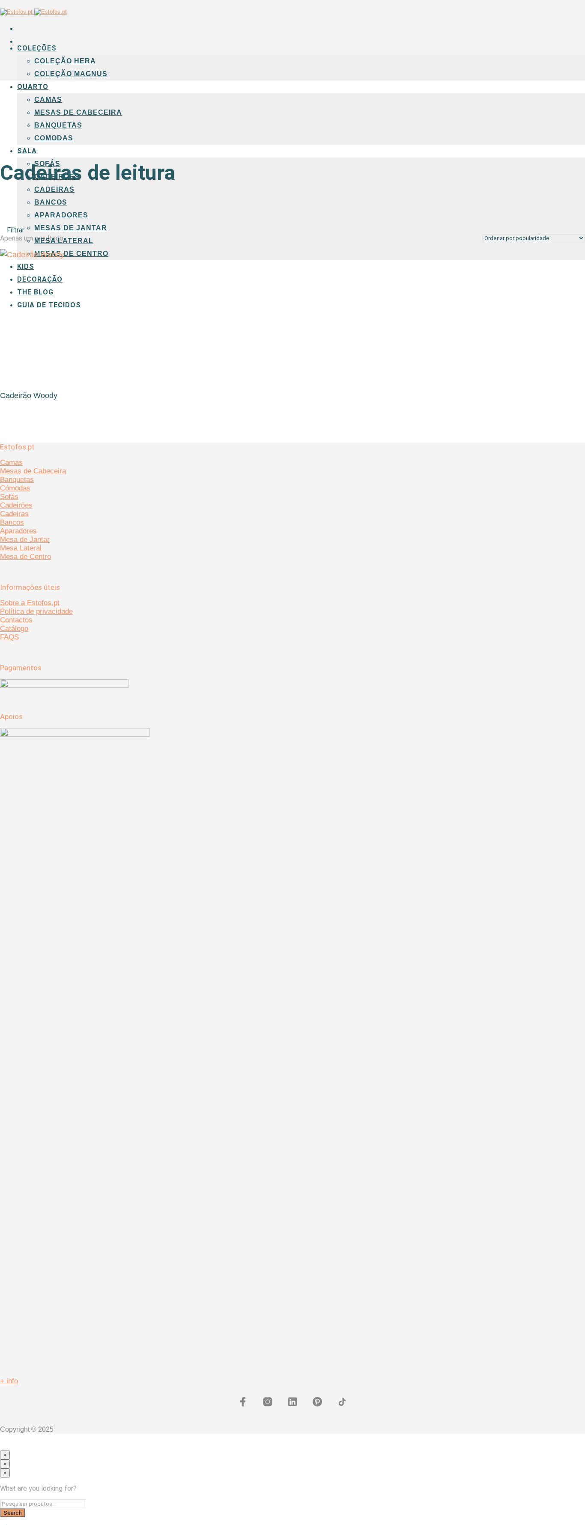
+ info (9, 1381)
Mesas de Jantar (70, 228)
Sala (27, 151)
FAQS (9, 637)
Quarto (32, 87)
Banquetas (58, 125)
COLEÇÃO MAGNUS (70, 73)
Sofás (9, 497)
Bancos (50, 202)
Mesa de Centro (25, 557)
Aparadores (61, 215)
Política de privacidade (36, 611)
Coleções (37, 48)
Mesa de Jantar (25, 539)
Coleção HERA (65, 61)
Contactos (16, 620)
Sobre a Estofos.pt (30, 603)
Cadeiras (54, 189)
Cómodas (15, 488)
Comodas (53, 138)
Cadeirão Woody (28, 395)
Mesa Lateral (63, 240)
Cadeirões (16, 505)
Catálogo (14, 628)
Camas (48, 99)
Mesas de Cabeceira (78, 112)
